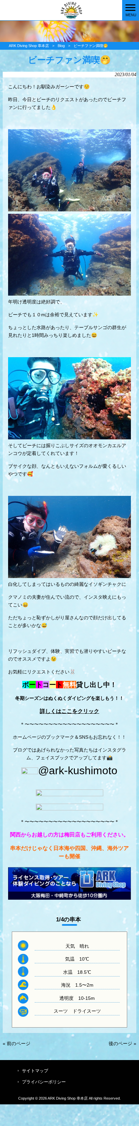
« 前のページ (16, 1043)
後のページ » (122, 1043)
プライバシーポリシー (44, 1081)
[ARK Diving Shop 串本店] (61, 10)
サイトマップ (35, 1070)
